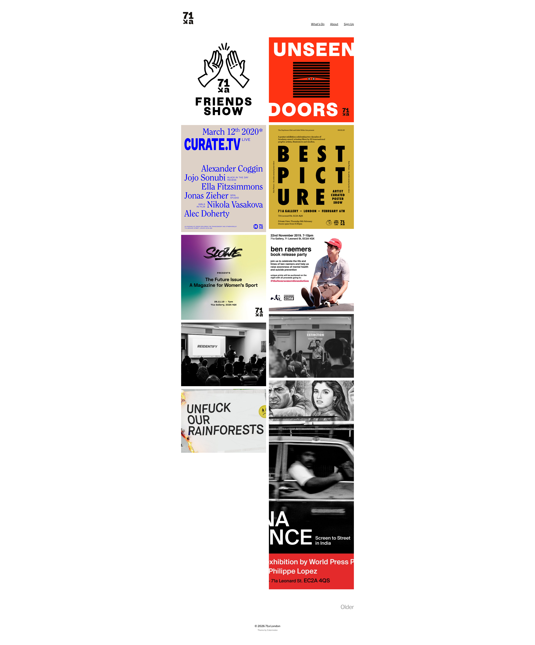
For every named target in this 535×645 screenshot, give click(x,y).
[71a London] (196, 18)
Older (347, 607)
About (334, 24)
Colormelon (272, 630)
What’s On (317, 24)
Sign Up (349, 24)
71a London (272, 626)
